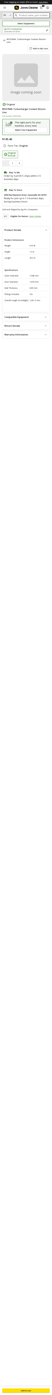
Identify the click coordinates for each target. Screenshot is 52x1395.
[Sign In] (47, 7)
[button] (26, 23)
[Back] (4, 40)
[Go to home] (26, 7)
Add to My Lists (40, 48)
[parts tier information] (4, 145)
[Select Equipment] (9, 124)
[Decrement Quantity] (5, 163)
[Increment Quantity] (19, 163)
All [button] (4, 15)
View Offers (43, 2)
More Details (35, 216)
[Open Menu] (4, 7)
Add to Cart (26, 1390)
